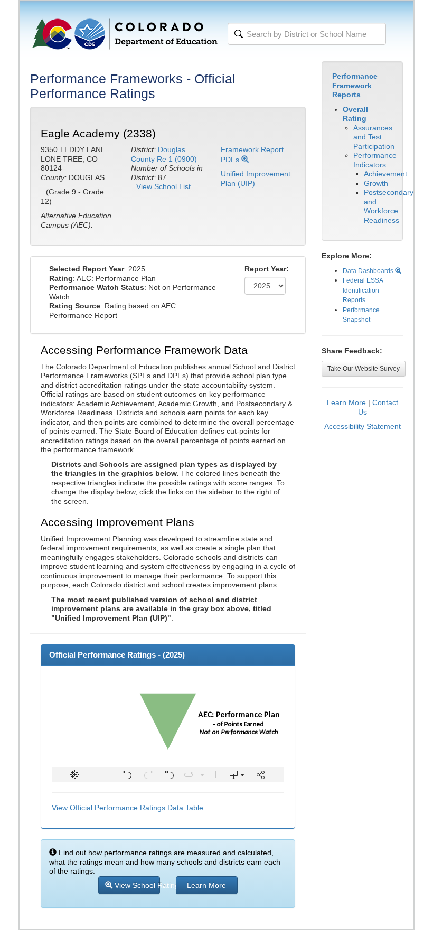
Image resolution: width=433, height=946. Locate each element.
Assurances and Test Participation (373, 137)
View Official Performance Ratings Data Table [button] (127, 807)
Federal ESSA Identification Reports (363, 290)
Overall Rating (355, 114)
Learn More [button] (206, 885)
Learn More (346, 402)
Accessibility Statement (362, 426)
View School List (163, 186)
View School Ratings (136, 885)
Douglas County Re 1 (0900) (164, 154)
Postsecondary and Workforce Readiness (388, 206)
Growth (376, 183)
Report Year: (266, 269)
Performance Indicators (375, 160)
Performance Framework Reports (355, 85)
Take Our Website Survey (363, 368)
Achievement (385, 174)
